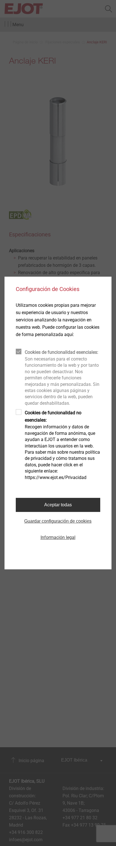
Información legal (58, 537)
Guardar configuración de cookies (58, 521)
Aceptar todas (58, 504)
